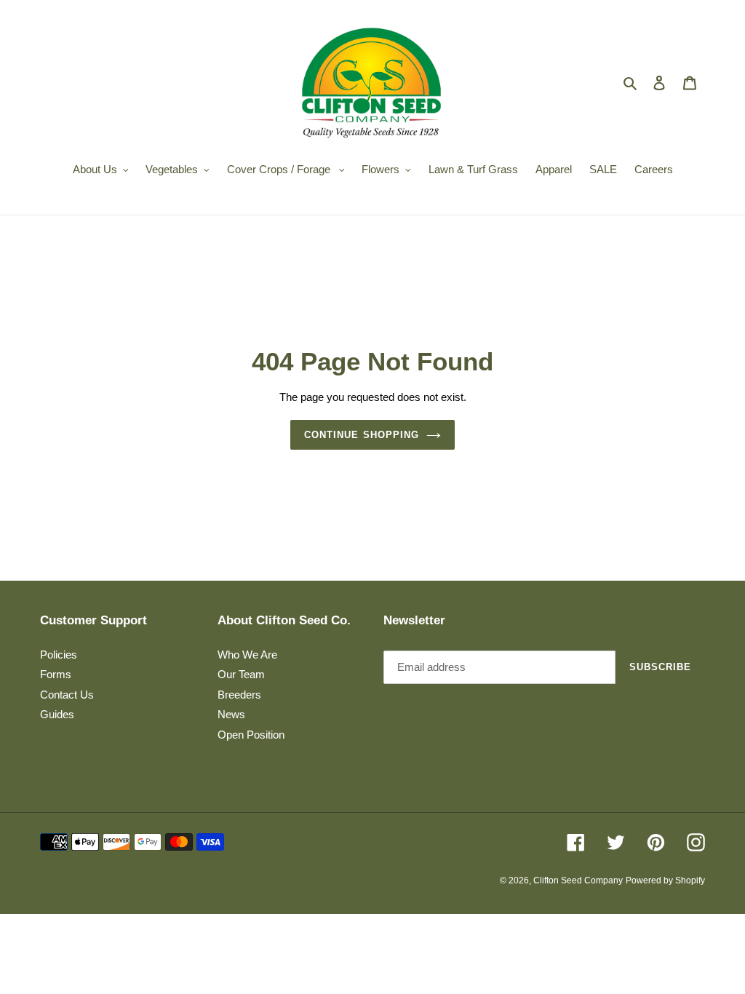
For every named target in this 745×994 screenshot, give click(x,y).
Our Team (241, 674)
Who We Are (247, 654)
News (231, 714)
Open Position (251, 734)
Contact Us (67, 694)
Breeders (239, 694)
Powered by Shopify (665, 880)
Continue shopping (361, 434)
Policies (58, 654)
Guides (57, 714)
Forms (55, 674)
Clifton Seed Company (578, 880)
